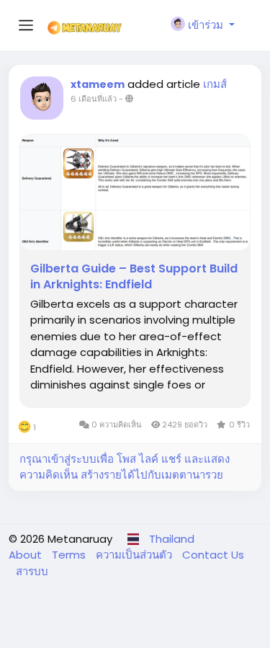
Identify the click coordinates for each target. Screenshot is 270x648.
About (27, 554)
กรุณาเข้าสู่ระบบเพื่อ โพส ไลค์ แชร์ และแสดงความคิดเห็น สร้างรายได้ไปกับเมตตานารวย (124, 467)
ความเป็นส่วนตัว (135, 554)
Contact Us (213, 554)
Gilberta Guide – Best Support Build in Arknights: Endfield (134, 277)
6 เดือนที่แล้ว (94, 99)
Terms (70, 554)
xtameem (98, 84)
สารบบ (32, 571)
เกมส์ (215, 84)
